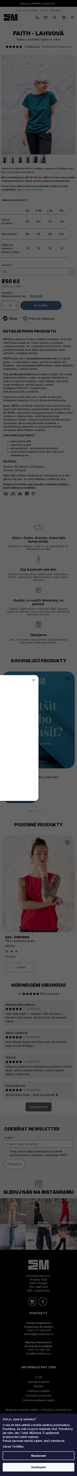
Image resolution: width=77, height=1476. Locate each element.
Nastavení (38, 1455)
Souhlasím (38, 1467)
